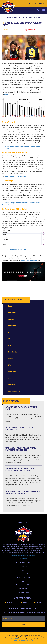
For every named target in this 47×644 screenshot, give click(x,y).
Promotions (12, 326)
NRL (9, 339)
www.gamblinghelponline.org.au (23, 640)
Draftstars (12, 358)
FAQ (23, 581)
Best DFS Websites (23, 574)
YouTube (39, 602)
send (23, 624)
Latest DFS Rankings (23, 577)
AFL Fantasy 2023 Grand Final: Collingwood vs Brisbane (20, 469)
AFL (9, 332)
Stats (23, 570)
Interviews (12, 312)
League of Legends (14, 391)
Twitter (24, 602)
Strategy (11, 319)
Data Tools (8, 94)
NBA (9, 345)
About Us (23, 566)
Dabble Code (23, 558)
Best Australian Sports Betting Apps (23, 555)
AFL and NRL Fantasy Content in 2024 (21, 408)
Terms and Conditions (23, 585)
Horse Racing (12, 352)
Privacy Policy (23, 588)
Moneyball (11, 385)
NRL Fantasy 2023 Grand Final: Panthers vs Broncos (20, 449)
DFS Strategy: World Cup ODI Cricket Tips (19, 429)
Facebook (10, 602)
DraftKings (12, 371)
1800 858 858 (15, 639)
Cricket (10, 378)
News (10, 306)
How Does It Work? (23, 592)
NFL (9, 365)
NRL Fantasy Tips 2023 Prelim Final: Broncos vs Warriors (22, 492)
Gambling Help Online (29, 260)
